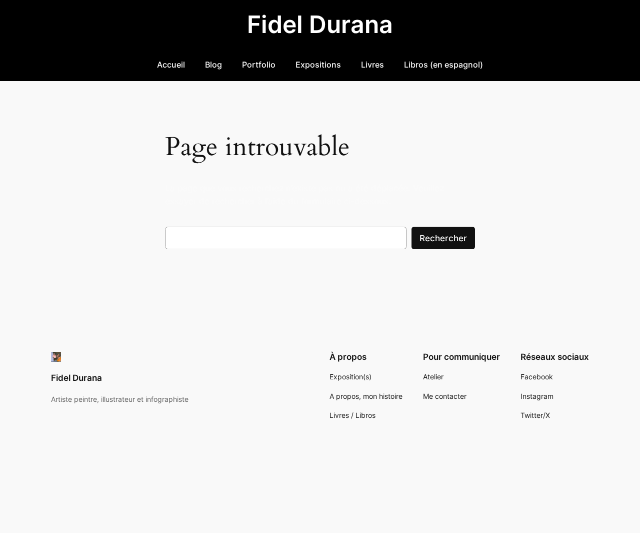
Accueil (171, 65)
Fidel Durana (320, 24)
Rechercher (443, 238)
